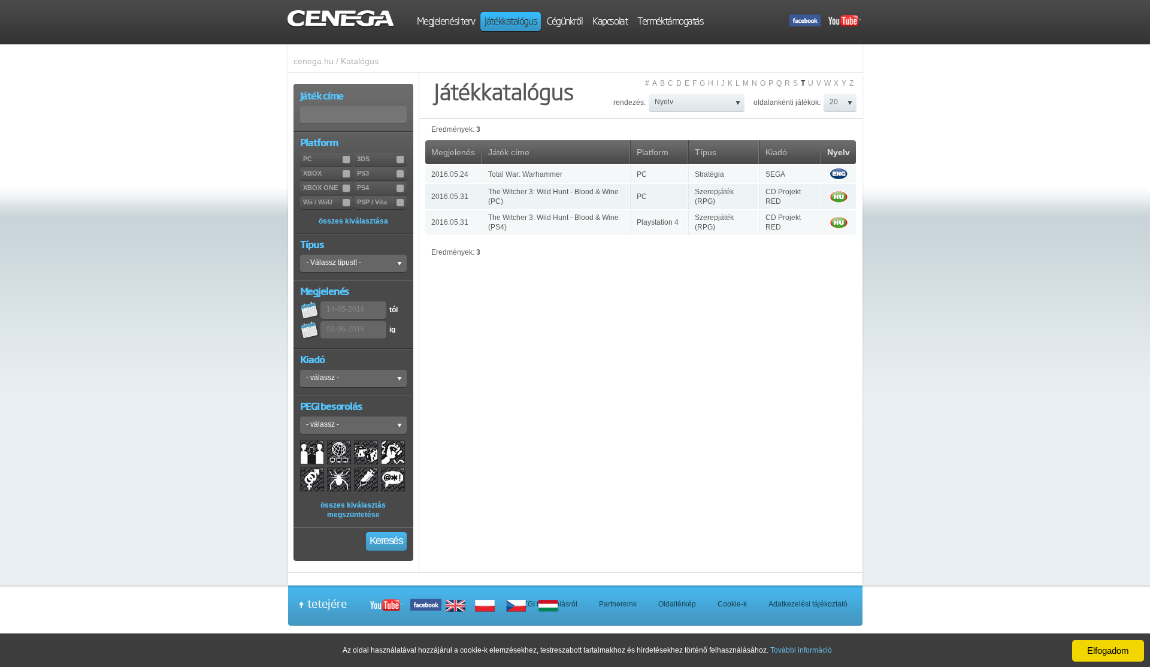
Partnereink (618, 604)
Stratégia (709, 174)
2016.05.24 (449, 174)
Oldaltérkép (677, 604)
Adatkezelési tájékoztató (808, 604)
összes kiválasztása (353, 221)
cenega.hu (313, 61)
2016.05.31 (449, 196)
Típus (705, 152)
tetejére (327, 603)
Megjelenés (453, 152)
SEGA (775, 174)
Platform (652, 152)
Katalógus (360, 61)
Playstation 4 (658, 222)
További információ (801, 650)
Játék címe (508, 152)
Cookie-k (732, 604)
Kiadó (776, 152)
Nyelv (838, 152)
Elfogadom (1108, 650)
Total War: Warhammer (525, 174)
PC (642, 174)
